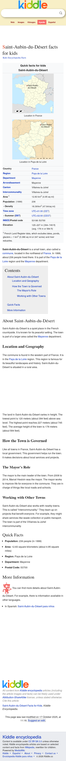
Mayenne (36, 177)
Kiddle (6, 753)
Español (51, 22)
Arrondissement (11, 182)
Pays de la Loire (40, 173)
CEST (47, 215)
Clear (54, 13)
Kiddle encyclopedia (31, 690)
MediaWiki (20, 750)
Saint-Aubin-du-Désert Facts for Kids (22, 705)
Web (12, 22)
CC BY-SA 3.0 (35, 741)
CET (46, 211)
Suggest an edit (36, 720)
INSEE (6, 220)
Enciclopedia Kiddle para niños (17, 756)
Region (6, 173)
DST (17, 215)
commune (7, 253)
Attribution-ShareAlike (14, 697)
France (35, 168)
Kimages (31, 22)
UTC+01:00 (37, 211)
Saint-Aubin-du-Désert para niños (36, 606)
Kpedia (42, 22)
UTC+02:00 (37, 215)
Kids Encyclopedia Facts (14, 57)
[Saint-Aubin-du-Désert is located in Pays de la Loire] (33, 139)
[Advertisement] (33, 34)
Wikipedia (29, 747)
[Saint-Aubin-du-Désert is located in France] (33, 93)
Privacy (37, 753)
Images (21, 22)
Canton (7, 187)
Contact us (50, 753)
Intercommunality (12, 191)
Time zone (8, 210)
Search (60, 13)
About (27, 753)
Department (9, 177)
